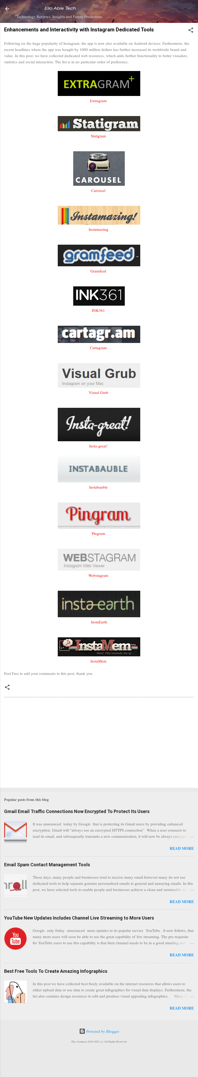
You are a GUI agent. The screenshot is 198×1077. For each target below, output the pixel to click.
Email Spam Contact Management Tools (47, 864)
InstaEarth (99, 621)
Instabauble (98, 487)
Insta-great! (98, 445)
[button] (191, 31)
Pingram (98, 533)
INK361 (98, 310)
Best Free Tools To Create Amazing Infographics (55, 971)
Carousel (98, 190)
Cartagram (98, 347)
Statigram (98, 135)
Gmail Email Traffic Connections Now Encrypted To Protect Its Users (77, 811)
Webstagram (98, 575)
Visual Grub (98, 392)
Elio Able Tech (60, 8)
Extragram (98, 100)
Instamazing (98, 229)
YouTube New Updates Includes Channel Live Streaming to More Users (79, 918)
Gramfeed (98, 270)
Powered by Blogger (102, 1031)
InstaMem (98, 661)
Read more (182, 848)
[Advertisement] (99, 744)
